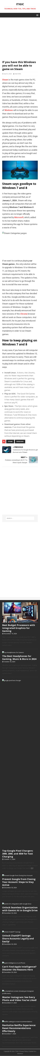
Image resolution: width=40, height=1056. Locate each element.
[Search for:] (20, 518)
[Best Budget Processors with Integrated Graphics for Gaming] (20, 621)
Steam (5, 80)
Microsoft (19, 217)
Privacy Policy (24, 1051)
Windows (9, 110)
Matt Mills (18, 74)
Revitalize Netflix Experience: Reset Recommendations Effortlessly (19, 1028)
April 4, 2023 (8, 74)
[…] (32, 868)
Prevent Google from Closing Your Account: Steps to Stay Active (18, 882)
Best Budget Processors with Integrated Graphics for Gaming (18, 628)
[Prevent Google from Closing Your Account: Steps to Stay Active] (17, 875)
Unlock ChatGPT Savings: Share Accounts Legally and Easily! (18, 938)
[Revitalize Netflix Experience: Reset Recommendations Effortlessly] (17, 1022)
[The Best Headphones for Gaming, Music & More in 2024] (13, 652)
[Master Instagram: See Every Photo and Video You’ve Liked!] (20, 993)
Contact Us (32, 1051)
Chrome (23, 314)
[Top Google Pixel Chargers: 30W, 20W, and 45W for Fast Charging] (20, 847)
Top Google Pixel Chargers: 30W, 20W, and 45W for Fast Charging (17, 853)
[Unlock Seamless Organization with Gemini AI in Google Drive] (16, 904)
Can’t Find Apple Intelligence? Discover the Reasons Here (19, 968)
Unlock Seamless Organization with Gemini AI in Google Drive (20, 909)
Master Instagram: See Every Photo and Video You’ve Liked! (19, 999)
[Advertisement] (20, 37)
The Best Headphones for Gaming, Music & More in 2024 (19, 658)
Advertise (20, 1053)
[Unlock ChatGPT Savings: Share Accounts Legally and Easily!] (11, 932)
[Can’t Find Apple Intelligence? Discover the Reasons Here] (13, 963)
